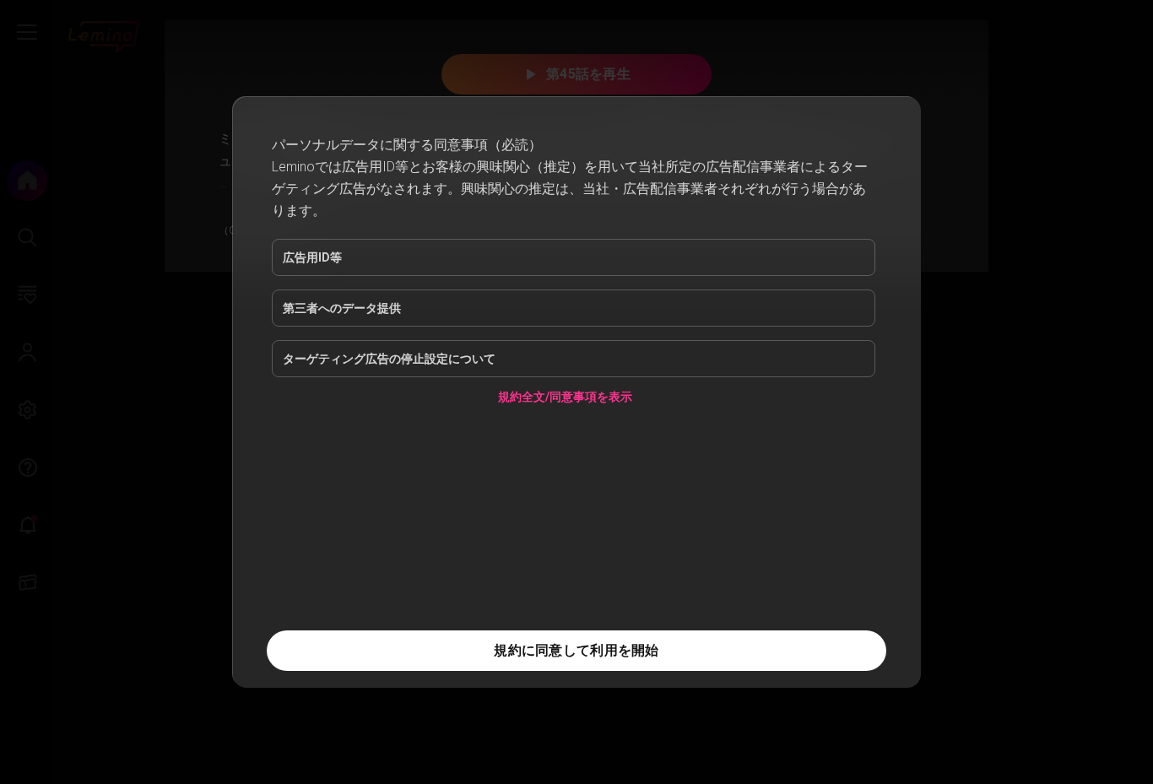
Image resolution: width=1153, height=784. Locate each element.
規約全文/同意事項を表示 (565, 399)
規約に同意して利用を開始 (576, 650)
